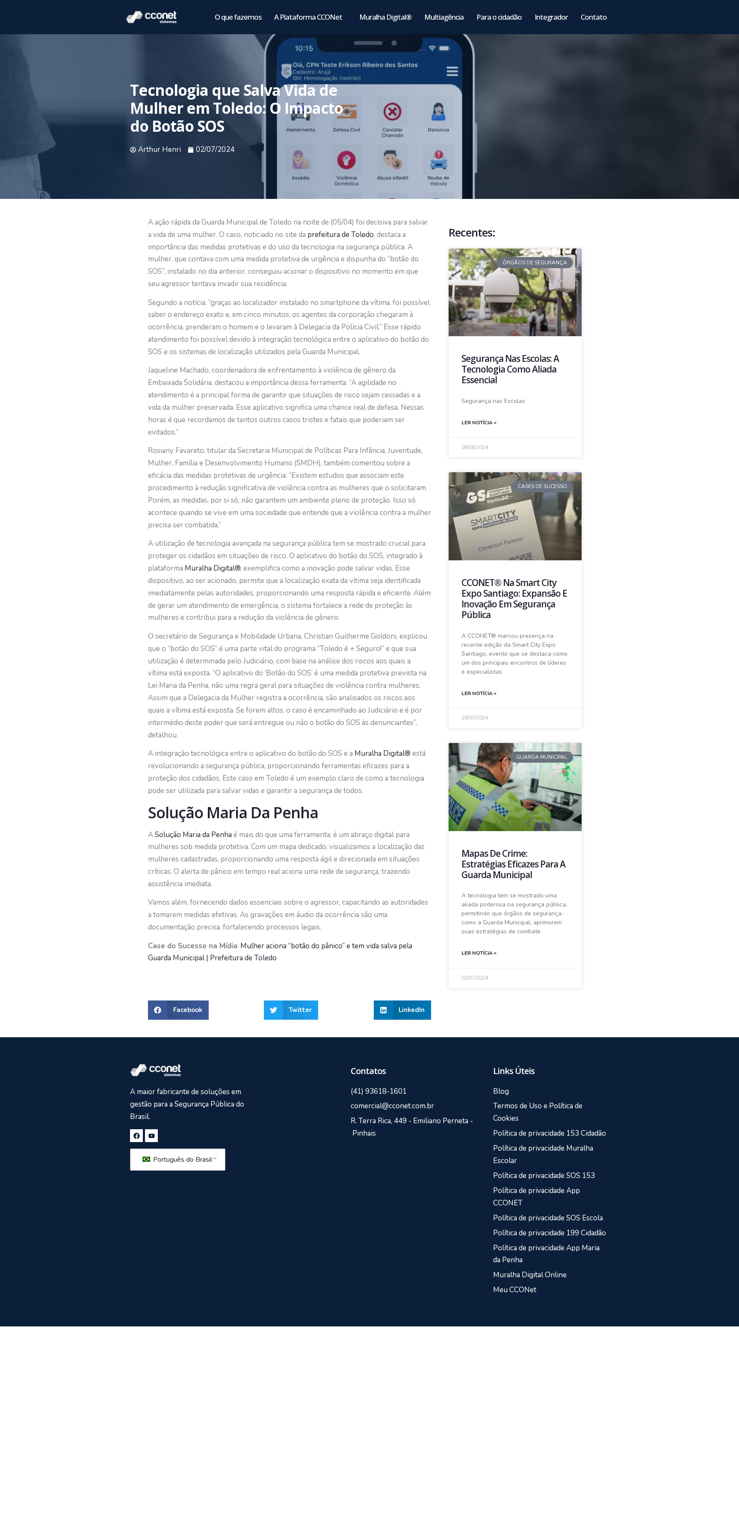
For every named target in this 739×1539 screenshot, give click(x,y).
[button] (178, 1010)
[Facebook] (136, 1135)
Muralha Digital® (385, 17)
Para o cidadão (499, 17)
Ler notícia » (479, 422)
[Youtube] (151, 1135)
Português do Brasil (181, 1159)
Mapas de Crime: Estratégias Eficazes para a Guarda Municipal (513, 864)
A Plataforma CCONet (308, 17)
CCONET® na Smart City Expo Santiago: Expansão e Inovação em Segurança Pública (514, 599)
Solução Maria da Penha (193, 835)
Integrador (551, 17)
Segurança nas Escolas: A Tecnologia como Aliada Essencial (510, 369)
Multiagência (444, 17)
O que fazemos (238, 17)
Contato (594, 17)
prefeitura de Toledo (340, 235)
